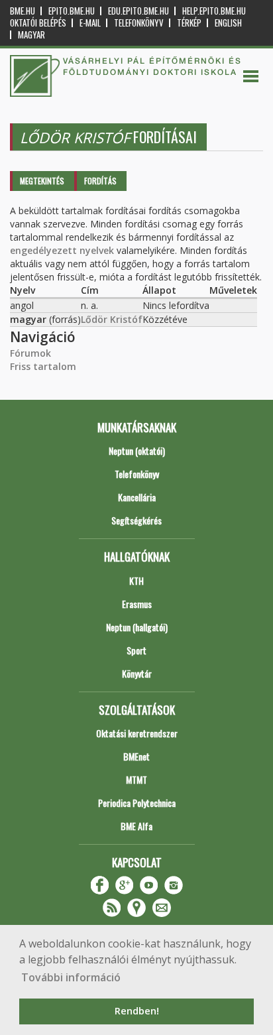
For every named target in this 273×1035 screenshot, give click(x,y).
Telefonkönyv (139, 23)
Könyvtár (137, 673)
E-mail (90, 23)
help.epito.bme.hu (214, 11)
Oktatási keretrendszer (137, 733)
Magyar (31, 34)
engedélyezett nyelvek (62, 250)
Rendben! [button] (137, 1011)
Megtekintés (42, 180)
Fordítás (100, 180)
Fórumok (30, 353)
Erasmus (137, 604)
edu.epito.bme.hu (138, 11)
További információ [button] (71, 977)
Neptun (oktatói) (137, 450)
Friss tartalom (43, 366)
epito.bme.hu (71, 11)
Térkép (189, 23)
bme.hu (22, 11)
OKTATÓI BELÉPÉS (38, 23)
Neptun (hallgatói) (137, 627)
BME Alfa (136, 826)
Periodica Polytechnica (137, 803)
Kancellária (137, 497)
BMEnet (136, 756)
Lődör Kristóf (111, 319)
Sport (136, 650)
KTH (136, 580)
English (228, 23)
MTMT (136, 779)
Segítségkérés (136, 520)
